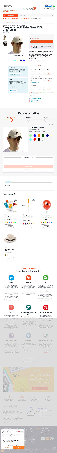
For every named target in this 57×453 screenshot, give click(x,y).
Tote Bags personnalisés (32, 439)
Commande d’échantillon (15, 74)
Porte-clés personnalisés (26, 429)
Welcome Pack (25, 443)
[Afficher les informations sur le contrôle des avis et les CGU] (34, 413)
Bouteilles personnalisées (33, 432)
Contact (5, 449)
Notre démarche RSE (49, 449)
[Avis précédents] (36, 411)
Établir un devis (13, 90)
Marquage (51, 124)
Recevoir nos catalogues (40, 385)
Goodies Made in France (24, 439)
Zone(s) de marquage (35, 100)
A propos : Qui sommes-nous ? (10, 422)
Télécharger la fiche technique (37, 101)
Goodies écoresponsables (33, 442)
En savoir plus (28, 360)
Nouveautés (7, 18)
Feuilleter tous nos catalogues (40, 388)
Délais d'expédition (42, 47)
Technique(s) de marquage (36, 98)
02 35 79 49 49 (50, 92)
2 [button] (28, 119)
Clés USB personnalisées (26, 435)
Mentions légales (35, 449)
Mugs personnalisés (26, 432)
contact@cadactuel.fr (34, 93)
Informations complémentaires (36, 60)
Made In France (16, 18)
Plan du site (42, 449)
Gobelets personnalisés (32, 435)
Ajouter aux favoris (35, 38)
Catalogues (34, 18)
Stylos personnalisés (19, 429)
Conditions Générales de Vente (25, 449)
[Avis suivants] (53, 411)
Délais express (26, 18)
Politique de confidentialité (13, 449)
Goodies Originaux (31, 429)
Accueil (4, 22)
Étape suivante (28, 166)
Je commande (35, 41)
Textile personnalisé (9, 22)
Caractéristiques (9, 181)
